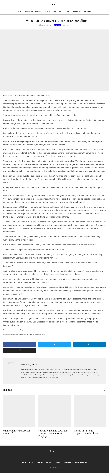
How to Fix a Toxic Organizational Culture (86, 432)
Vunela (53, 4)
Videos (47, 11)
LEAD (54, 11)
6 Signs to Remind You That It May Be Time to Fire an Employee (53, 433)
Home (20, 11)
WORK (61, 11)
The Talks (29, 11)
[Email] (19, 350)
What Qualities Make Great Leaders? (17, 432)
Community (76, 11)
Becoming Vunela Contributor (74, 462)
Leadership (57, 25)
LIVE (67, 11)
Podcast (38, 11)
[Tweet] (54, 344)
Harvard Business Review (38, 334)
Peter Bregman (47, 25)
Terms (57, 462)
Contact (40, 462)
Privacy (49, 462)
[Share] (19, 344)
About (31, 462)
